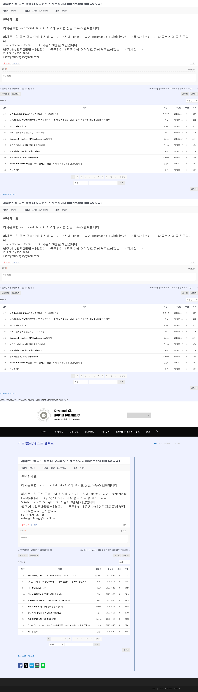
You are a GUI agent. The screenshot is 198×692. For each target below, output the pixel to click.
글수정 (185, 93)
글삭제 (194, 93)
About (161, 689)
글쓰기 (194, 189)
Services (168, 689)
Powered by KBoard (7, 194)
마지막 (122, 177)
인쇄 (192, 63)
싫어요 (16, 63)
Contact (177, 689)
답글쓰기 (16, 93)
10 (111, 177)
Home (156, 443)
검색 (121, 183)
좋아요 (7, 63)
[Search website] (157, 432)
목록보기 (5, 93)
